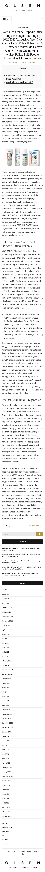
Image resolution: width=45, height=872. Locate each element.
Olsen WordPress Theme (17, 867)
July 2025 (5, 639)
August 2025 (6, 634)
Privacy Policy (32, 851)
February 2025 (7, 661)
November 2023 (7, 727)
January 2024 (6, 718)
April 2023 (5, 758)
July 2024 (5, 692)
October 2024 (7, 679)
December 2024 (7, 670)
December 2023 (7, 723)
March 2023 (6, 763)
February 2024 (7, 714)
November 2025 (7, 621)
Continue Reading (34, 526)
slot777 (4, 835)
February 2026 (7, 608)
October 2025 (7, 625)
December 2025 (7, 616)
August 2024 (6, 687)
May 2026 (5, 594)
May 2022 (5, 798)
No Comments (30, 62)
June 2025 (5, 643)
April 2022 (5, 803)
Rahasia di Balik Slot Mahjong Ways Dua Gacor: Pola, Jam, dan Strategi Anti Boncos (21, 555)
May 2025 (5, 647)
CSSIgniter (33, 867)
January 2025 (6, 665)
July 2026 (5, 590)
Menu (7, 19)
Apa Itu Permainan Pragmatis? (19, 82)
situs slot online (9, 284)
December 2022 (7, 776)
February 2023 (7, 767)
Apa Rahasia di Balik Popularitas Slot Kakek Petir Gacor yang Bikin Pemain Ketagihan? (22, 562)
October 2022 (7, 785)
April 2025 (5, 652)
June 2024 (5, 696)
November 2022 (7, 781)
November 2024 (7, 674)
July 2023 (5, 745)
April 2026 (5, 599)
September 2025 (7, 630)
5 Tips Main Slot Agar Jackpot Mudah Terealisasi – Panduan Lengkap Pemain (22, 549)
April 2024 (5, 705)
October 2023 (7, 732)
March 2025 (6, 656)
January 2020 (6, 816)
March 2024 (6, 710)
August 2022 (6, 794)
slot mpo (5, 840)
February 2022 (7, 812)
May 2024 (5, 701)
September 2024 (7, 683)
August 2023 (6, 741)
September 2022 (7, 790)
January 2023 (6, 772)
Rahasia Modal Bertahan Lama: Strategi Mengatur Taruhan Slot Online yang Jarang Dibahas (21, 568)
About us (11, 851)
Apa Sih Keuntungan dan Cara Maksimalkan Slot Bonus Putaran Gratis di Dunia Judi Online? (20, 574)
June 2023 (5, 750)
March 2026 (6, 603)
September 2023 (7, 736)
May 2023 (5, 754)
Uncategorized (22, 27)
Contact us (21, 851)
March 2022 (6, 807)
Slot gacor (5, 844)
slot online (5, 823)
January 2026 (6, 612)
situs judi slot (6, 831)
